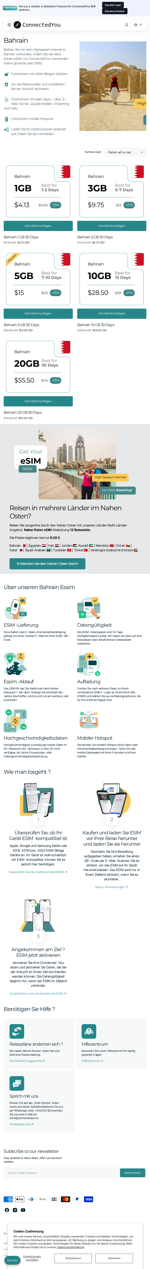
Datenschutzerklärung (70, 1247)
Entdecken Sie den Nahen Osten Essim (47, 564)
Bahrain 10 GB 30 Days (95, 325)
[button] (9, 25)
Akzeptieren (73, 1258)
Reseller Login (113, 4)
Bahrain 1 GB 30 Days (21, 237)
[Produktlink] (38, 204)
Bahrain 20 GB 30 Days (23, 412)
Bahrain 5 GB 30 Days (21, 325)
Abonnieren (132, 1172)
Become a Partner (115, 11)
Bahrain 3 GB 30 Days (95, 237)
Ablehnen (114, 1258)
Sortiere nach (93, 152)
